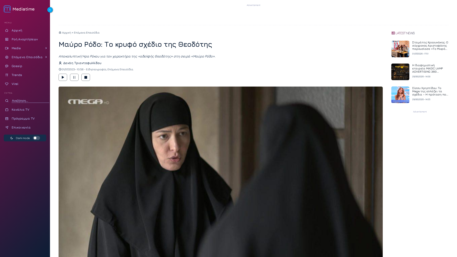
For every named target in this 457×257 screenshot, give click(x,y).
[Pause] (74, 77)
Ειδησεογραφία (96, 69)
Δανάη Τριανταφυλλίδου (82, 63)
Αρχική (66, 32)
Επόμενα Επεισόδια (87, 32)
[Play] (63, 77)
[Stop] (85, 77)
